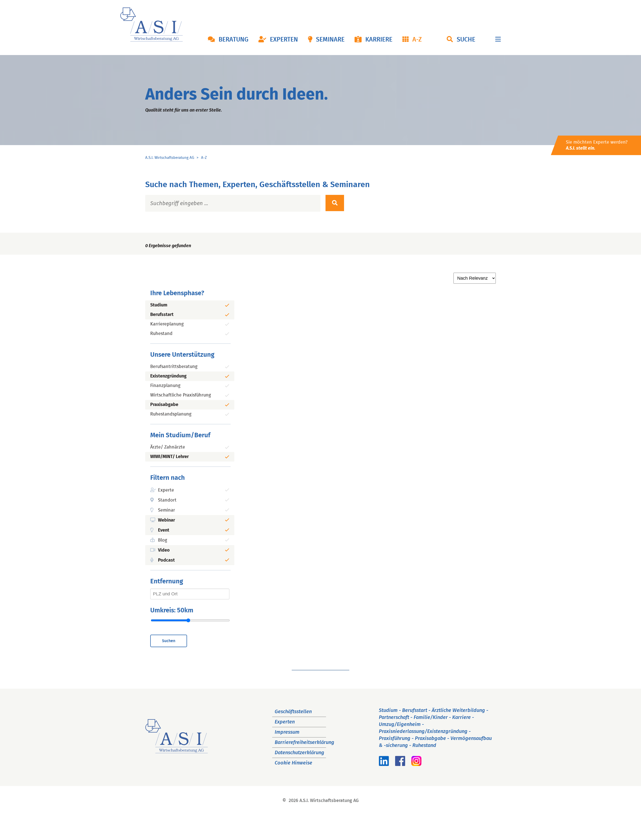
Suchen (168, 641)
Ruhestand (161, 333)
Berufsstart (162, 314)
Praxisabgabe (164, 404)
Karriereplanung (167, 324)
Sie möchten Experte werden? (596, 145)
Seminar (166, 510)
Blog (162, 540)
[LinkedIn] (384, 764)
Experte (166, 490)
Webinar (166, 520)
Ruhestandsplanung (170, 414)
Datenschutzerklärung (299, 752)
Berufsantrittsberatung (173, 366)
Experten (284, 40)
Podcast (166, 560)
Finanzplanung (165, 385)
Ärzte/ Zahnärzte (167, 447)
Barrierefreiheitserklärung (304, 742)
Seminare (330, 40)
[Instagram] (416, 764)
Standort (167, 500)
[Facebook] (400, 764)
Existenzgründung (168, 376)
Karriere (378, 40)
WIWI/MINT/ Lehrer (169, 457)
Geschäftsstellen (293, 711)
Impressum (287, 732)
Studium (158, 305)
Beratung (233, 40)
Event (163, 530)
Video (164, 550)
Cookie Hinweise (293, 762)
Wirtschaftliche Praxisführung (180, 395)
